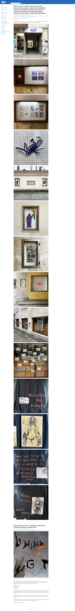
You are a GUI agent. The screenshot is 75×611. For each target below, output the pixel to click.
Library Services (4, 9)
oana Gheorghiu (27, 16)
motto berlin (18, 16)
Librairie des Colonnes (6, 18)
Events (2, 28)
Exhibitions (3, 30)
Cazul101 (40, 581)
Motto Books (4, 20)
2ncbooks (3, 25)
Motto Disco (3, 26)
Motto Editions (4, 22)
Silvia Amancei (34, 16)
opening (32, 530)
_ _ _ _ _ (3, 35)
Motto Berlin (4, 15)
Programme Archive (5, 31)
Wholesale (3, 8)
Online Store (4, 12)
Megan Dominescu (19, 530)
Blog (2, 5)
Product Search (4, 13)
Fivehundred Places (5, 23)
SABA (31, 16)
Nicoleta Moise (22, 16)
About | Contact (4, 7)
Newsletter (3, 32)
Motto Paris (3, 17)
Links (2, 34)
